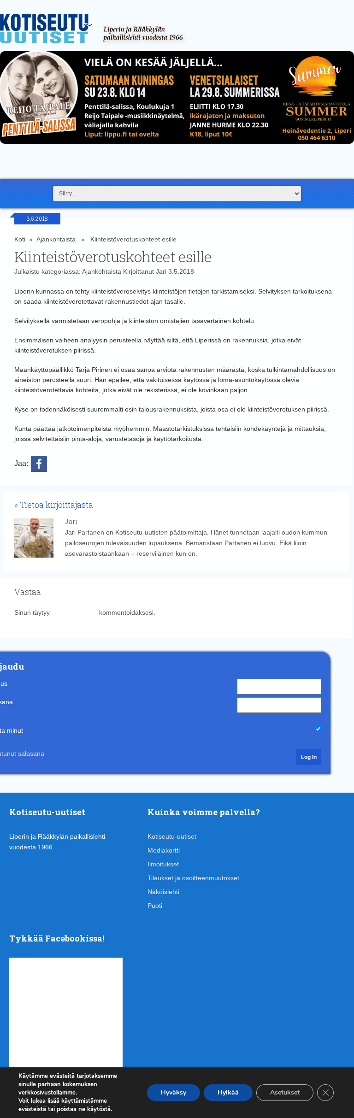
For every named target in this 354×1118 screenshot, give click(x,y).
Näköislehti (163, 891)
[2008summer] (177, 146)
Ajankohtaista (56, 239)
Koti (19, 239)
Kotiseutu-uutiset (172, 836)
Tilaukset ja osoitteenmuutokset (193, 878)
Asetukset (285, 1092)
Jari (161, 271)
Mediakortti (164, 850)
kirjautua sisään (74, 612)
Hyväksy (173, 1092)
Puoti (155, 905)
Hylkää (228, 1092)
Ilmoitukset (163, 864)
